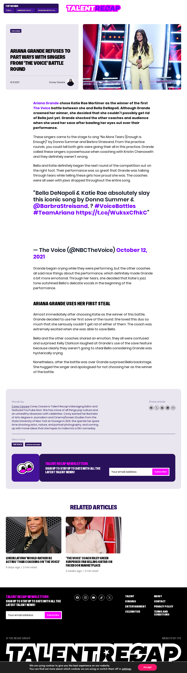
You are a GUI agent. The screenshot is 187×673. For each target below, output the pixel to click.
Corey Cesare (20, 406)
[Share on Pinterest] (162, 408)
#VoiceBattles (115, 206)
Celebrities (132, 611)
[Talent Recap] (93, 8)
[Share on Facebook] (151, 408)
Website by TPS (171, 638)
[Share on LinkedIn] (167, 408)
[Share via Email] (173, 408)
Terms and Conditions (161, 613)
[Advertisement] (93, 232)
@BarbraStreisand (60, 206)
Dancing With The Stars (48, 10)
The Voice (10, 10)
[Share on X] (156, 408)
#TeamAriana (54, 213)
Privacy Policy (163, 606)
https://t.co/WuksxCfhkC (111, 213)
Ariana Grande (46, 103)
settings (126, 669)
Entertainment (135, 606)
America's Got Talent (26, 10)
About (158, 596)
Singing (130, 601)
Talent (129, 596)
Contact (160, 601)
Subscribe (160, 471)
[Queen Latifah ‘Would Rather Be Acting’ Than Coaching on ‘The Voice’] (33, 535)
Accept (147, 667)
